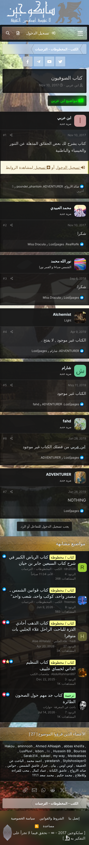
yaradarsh (52, 761)
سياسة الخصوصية (23, 818)
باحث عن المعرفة (65, 707)
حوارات (47, 707)
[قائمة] (80, 33)
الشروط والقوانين (52, 818)
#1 (4, 135)
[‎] (84, 49)
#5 (5, 385)
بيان (53, 765)
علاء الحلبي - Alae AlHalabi (49, 641)
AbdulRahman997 (63, 674)
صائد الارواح (78, 770)
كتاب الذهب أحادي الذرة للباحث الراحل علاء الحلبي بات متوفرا (44, 629)
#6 (5, 438)
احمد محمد (34, 761)
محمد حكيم (64, 775)
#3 (5, 278)
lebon (39, 751)
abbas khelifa (74, 746)
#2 (5, 225)
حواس (11, 765)
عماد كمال (39, 770)
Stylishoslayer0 (74, 761)
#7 (5, 492)
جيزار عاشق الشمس (33, 765)
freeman (70, 602)
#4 (5, 332)
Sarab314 (30, 756)
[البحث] (8, 33)
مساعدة (48, 826)
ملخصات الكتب (39, 674)
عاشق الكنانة (58, 770)
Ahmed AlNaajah (48, 746)
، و (53, 244)
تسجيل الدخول (68, 167)
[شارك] (11, 135)
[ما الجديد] (18, 33)
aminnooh (25, 746)
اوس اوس (66, 765)
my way (59, 756)
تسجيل (40, 167)
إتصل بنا (74, 818)
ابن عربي (72, 85)
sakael (45, 756)
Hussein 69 (62, 751)
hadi (73, 641)
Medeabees (77, 756)
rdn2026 (70, 569)
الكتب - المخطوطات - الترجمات (41, 569)
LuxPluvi (26, 751)
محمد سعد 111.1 (43, 775)
